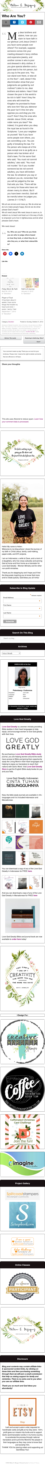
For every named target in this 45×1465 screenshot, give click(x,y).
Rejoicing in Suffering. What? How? (34, 340)
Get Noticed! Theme (33, 1463)
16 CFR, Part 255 (30, 331)
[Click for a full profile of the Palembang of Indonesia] (22, 685)
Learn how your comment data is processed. (22, 420)
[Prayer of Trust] (11, 305)
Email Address (21, 597)
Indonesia (28, 690)
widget (26, 708)
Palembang (17, 690)
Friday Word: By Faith (10, 289)
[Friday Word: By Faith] (10, 283)
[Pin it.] (31, 22)
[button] (8, 811)
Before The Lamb (8, 338)
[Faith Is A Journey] (30, 283)
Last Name (21, 613)
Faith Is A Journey (27, 289)
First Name (21, 605)
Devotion (11, 322)
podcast (19, 708)
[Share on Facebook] (14, 22)
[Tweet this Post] (22, 22)
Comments (6, 23)
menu (43, 5)
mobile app (33, 706)
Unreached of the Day (17, 706)
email (27, 706)
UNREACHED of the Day (22, 664)
